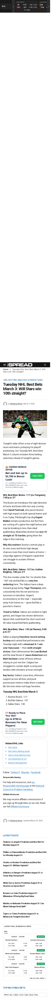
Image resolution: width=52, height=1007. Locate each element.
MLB (31, 995)
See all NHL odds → (38, 978)
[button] (4, 364)
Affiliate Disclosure (19, 806)
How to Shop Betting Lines (19, 755)
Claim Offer (37, 476)
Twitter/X (15, 772)
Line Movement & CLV (17, 759)
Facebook (36, 772)
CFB (21, 995)
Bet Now (41, 936)
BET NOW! (38, 722)
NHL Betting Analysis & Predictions (23, 380)
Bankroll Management (17, 763)
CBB (26, 995)
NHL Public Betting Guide (19, 751)
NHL (36, 995)
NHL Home (12, 747)
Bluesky (25, 772)
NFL (11, 995)
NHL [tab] (6, 931)
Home (5, 369)
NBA (16, 995)
